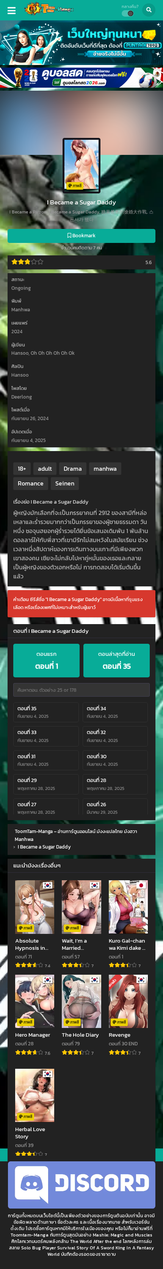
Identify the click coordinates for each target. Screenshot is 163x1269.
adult (45, 468)
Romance (31, 483)
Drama (73, 468)
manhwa (105, 468)
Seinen (64, 483)
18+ (22, 468)
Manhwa (20, 309)
